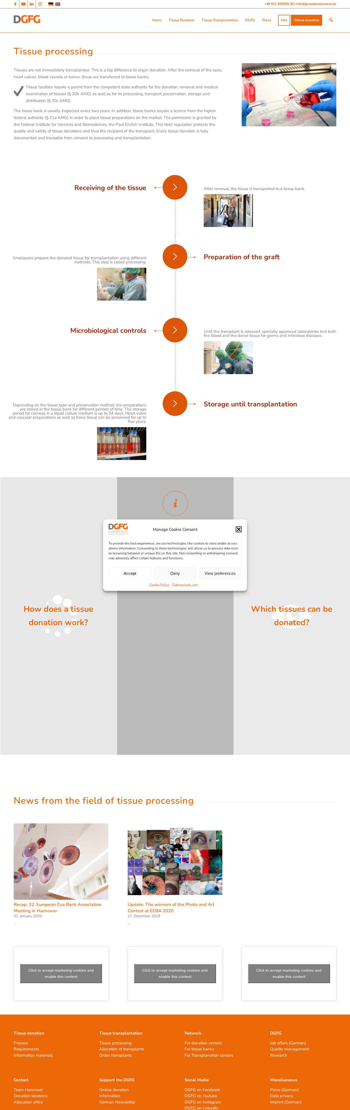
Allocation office (28, 1102)
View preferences (220, 573)
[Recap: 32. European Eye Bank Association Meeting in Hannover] (61, 861)
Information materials (33, 1055)
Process (21, 1043)
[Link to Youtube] (23, 4)
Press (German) (284, 1089)
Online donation (114, 1089)
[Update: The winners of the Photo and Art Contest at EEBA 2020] (175, 861)
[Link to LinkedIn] (32, 4)
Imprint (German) (286, 1102)
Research (278, 1055)
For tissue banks (199, 1049)
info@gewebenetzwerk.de (316, 4)
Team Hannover (28, 1089)
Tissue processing (115, 1043)
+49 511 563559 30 (279, 4)
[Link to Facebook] (15, 4)
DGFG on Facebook (202, 1089)
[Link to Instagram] (40, 4)
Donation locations (31, 1096)
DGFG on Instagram (203, 1102)
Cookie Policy (159, 584)
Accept (130, 573)
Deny (175, 573)
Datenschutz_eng (185, 584)
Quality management (289, 1049)
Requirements (26, 1049)
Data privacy (281, 1096)
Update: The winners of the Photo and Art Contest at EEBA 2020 (171, 907)
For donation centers (203, 1043)
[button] (238, 529)
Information (109, 1096)
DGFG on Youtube (201, 1096)
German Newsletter (117, 1102)
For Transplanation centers (209, 1055)
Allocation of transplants (121, 1049)
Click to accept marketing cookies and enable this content (61, 973)
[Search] (331, 20)
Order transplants (115, 1055)
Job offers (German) (288, 1043)
